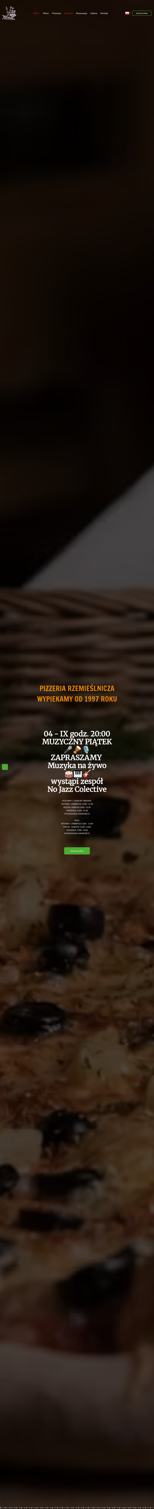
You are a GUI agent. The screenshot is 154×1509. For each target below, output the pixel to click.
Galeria (93, 13)
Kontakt (104, 13)
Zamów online (142, 13)
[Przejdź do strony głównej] (9, 13)
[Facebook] (5, 767)
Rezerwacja (81, 13)
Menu (46, 13)
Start (36, 13)
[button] (128, 13)
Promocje (56, 13)
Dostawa (68, 13)
